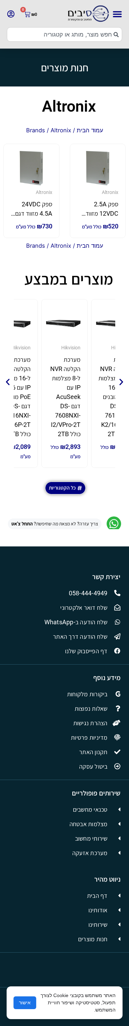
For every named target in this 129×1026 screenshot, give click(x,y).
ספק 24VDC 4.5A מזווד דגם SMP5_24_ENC (31, 213)
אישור (25, 1002)
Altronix (69, 106)
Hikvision (70, 347)
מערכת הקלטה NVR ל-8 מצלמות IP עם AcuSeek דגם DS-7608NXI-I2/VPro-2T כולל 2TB (65, 397)
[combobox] (64, 34)
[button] (117, 14)
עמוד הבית (90, 130)
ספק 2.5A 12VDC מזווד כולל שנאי (102, 213)
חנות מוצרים (64, 67)
